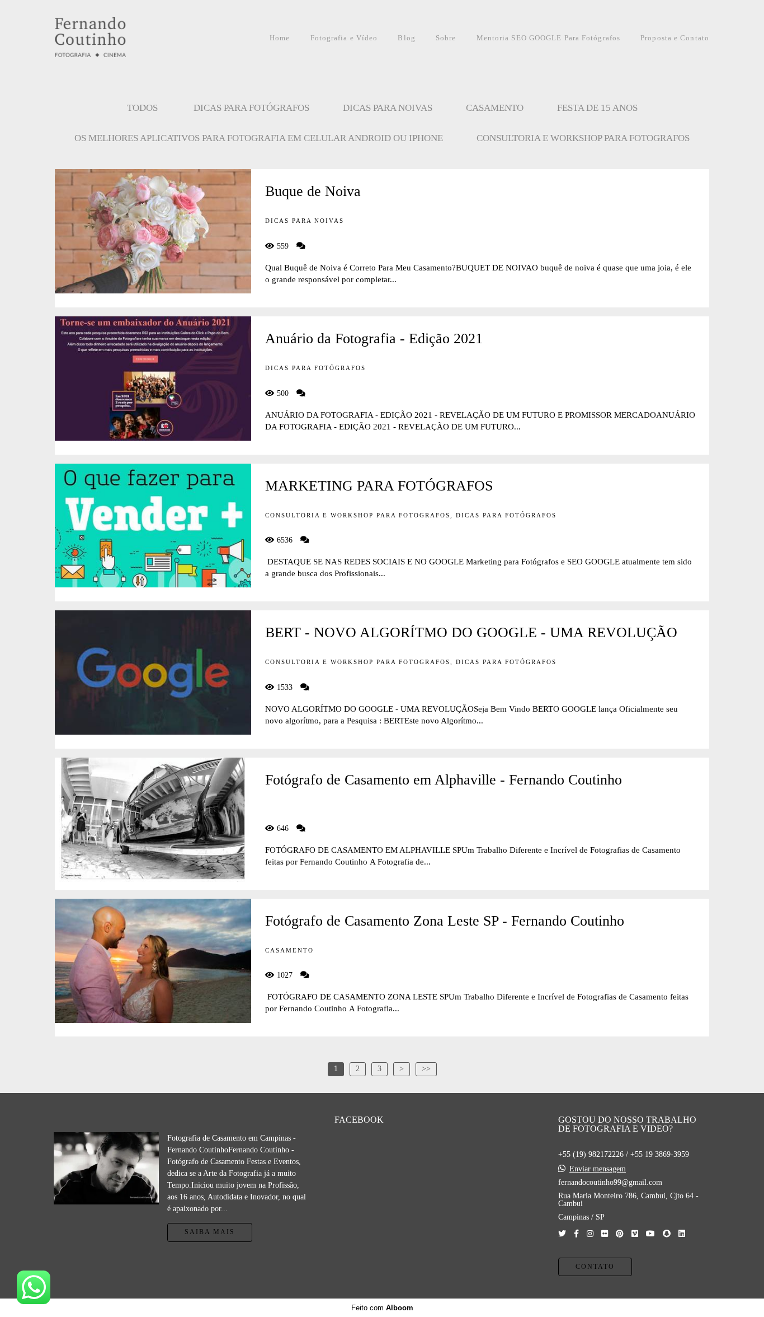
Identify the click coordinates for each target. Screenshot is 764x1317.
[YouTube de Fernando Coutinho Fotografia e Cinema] (650, 1234)
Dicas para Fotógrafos (251, 107)
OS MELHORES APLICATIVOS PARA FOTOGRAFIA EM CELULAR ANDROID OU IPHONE (258, 138)
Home (280, 38)
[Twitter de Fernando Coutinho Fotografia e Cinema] (562, 1234)
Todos (142, 107)
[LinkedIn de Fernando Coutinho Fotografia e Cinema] (681, 1234)
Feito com (382, 1308)
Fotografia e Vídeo (344, 38)
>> (426, 1068)
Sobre (446, 38)
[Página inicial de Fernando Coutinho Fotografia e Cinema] (115, 38)
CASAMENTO (495, 107)
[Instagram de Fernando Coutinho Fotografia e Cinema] (590, 1234)
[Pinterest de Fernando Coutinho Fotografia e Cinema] (620, 1234)
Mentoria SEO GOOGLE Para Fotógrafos (549, 38)
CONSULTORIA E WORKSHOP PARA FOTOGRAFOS (583, 138)
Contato (595, 1267)
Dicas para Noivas (387, 107)
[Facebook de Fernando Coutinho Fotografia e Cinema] (576, 1234)
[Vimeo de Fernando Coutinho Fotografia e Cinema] (634, 1234)
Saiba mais (210, 1232)
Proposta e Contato (674, 38)
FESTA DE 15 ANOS (597, 107)
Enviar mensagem (597, 1169)
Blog (406, 38)
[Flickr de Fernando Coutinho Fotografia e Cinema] (604, 1234)
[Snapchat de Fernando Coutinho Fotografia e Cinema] (667, 1234)
